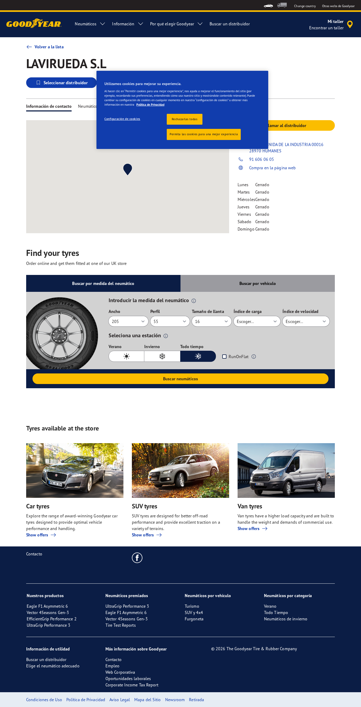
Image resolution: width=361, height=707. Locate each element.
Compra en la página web (272, 167)
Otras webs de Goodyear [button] (338, 6)
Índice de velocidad (300, 311)
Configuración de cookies (122, 119)
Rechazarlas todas (185, 119)
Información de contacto (49, 106)
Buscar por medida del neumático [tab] (103, 283)
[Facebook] (137, 557)
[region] (182, 110)
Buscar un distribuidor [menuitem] (230, 23)
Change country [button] (305, 6)
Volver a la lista (49, 46)
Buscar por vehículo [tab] (257, 283)
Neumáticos (89, 106)
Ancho (115, 311)
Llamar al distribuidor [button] (286, 125)
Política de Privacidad (150, 104)
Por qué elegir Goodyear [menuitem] (172, 23)
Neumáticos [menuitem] (85, 23)
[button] (194, 300)
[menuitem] (268, 5)
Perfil (155, 311)
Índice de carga (248, 311)
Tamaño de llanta (208, 311)
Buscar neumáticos (180, 378)
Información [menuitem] (123, 23)
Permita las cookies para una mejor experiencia (204, 134)
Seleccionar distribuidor (66, 82)
